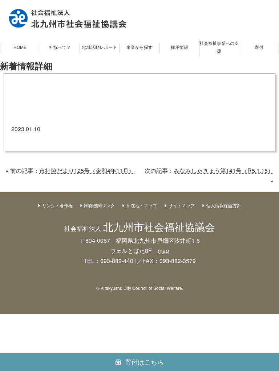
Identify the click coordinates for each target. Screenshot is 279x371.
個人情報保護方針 (223, 205)
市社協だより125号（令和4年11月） (86, 170)
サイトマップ (182, 205)
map (163, 250)
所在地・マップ (141, 205)
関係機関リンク (99, 205)
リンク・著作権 (57, 205)
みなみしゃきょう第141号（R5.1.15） (224, 170)
